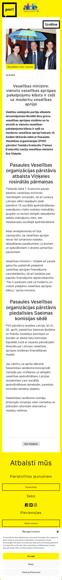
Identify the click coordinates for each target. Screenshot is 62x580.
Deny (31, 564)
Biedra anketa (31, 523)
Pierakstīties (31, 487)
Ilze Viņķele (31, 444)
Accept (31, 556)
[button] (57, 531)
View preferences (31, 572)
